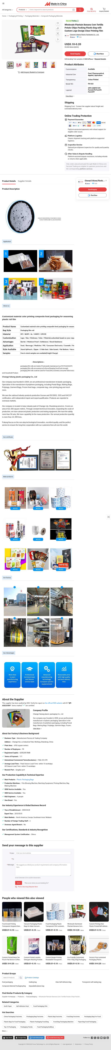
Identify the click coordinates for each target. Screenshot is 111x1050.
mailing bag (33, 982)
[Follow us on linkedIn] (108, 1038)
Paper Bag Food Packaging (87, 1022)
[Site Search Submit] (80, 10)
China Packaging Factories (13, 1016)
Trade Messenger (36, 1038)
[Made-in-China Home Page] (55, 4)
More (4, 1031)
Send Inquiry (75, 54)
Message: (11, 865)
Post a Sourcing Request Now (26, 887)
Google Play (21, 1038)
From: (12, 853)
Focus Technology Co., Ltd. (40, 1044)
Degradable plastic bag (36, 986)
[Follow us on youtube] (101, 1038)
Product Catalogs (33, 978)
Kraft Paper (8, 1006)
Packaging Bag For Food (92, 1016)
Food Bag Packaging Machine (63, 1022)
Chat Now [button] (100, 54)
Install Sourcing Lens (56, 1038)
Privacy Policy (89, 1044)
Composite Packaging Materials (52, 16)
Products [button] (22, 10)
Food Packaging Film (40, 1006)
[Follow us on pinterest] (104, 1038)
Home (4, 16)
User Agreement (67, 1044)
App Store (7, 1038)
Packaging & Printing (16, 16)
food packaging (7, 982)
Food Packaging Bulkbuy (45, 1027)
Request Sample (100, 59)
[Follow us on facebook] (92, 1038)
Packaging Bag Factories (34, 1016)
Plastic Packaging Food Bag (39, 1022)
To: (13, 859)
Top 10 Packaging (10, 1027)
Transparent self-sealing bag (91, 982)
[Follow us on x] (95, 1038)
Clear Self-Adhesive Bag (63, 982)
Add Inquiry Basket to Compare (32, 72)
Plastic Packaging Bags (25, 779)
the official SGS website (53, 703)
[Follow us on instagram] (98, 1038)
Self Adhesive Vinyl (22, 1006)
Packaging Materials (32, 16)
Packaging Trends (26, 1027)
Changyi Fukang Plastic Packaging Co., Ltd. (84, 34)
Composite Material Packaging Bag (14, 986)
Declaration (78, 1044)
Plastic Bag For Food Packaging (14, 1022)
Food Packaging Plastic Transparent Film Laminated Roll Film (55, 926)
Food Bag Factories (73, 1016)
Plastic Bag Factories (55, 1016)
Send (18, 883)
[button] (3, 3)
